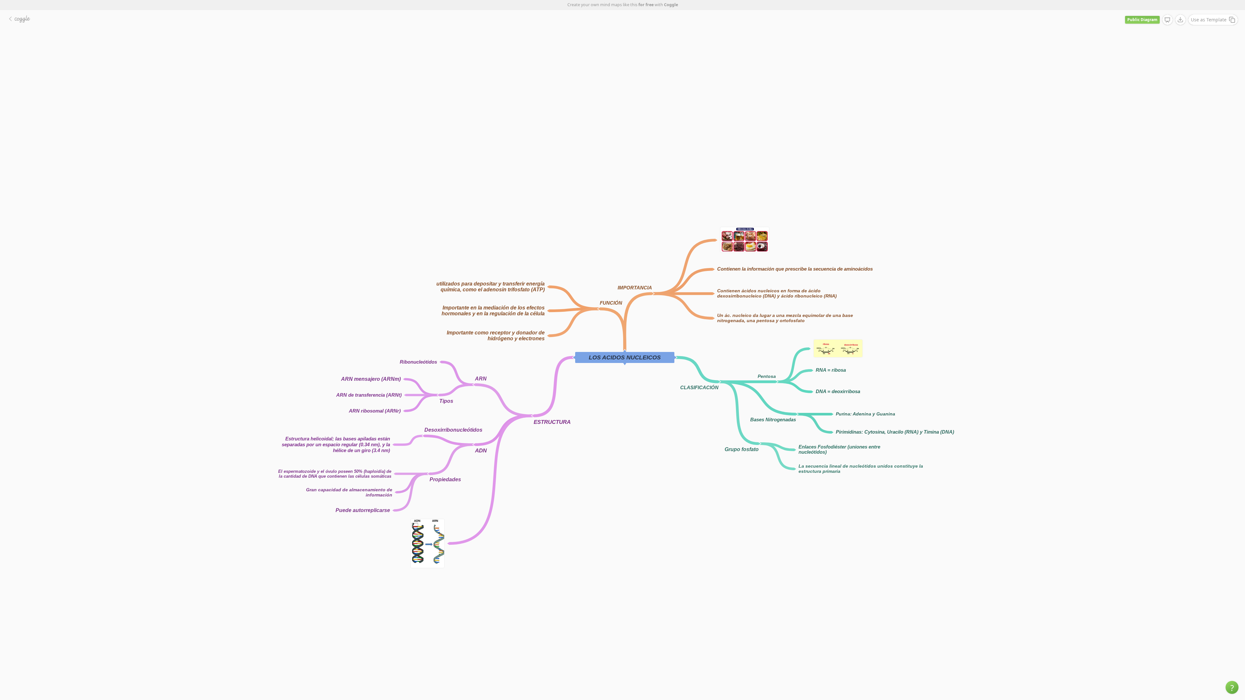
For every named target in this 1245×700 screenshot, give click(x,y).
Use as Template (1209, 20)
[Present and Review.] (1167, 20)
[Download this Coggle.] (1180, 20)
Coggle (671, 4)
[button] (1232, 687)
